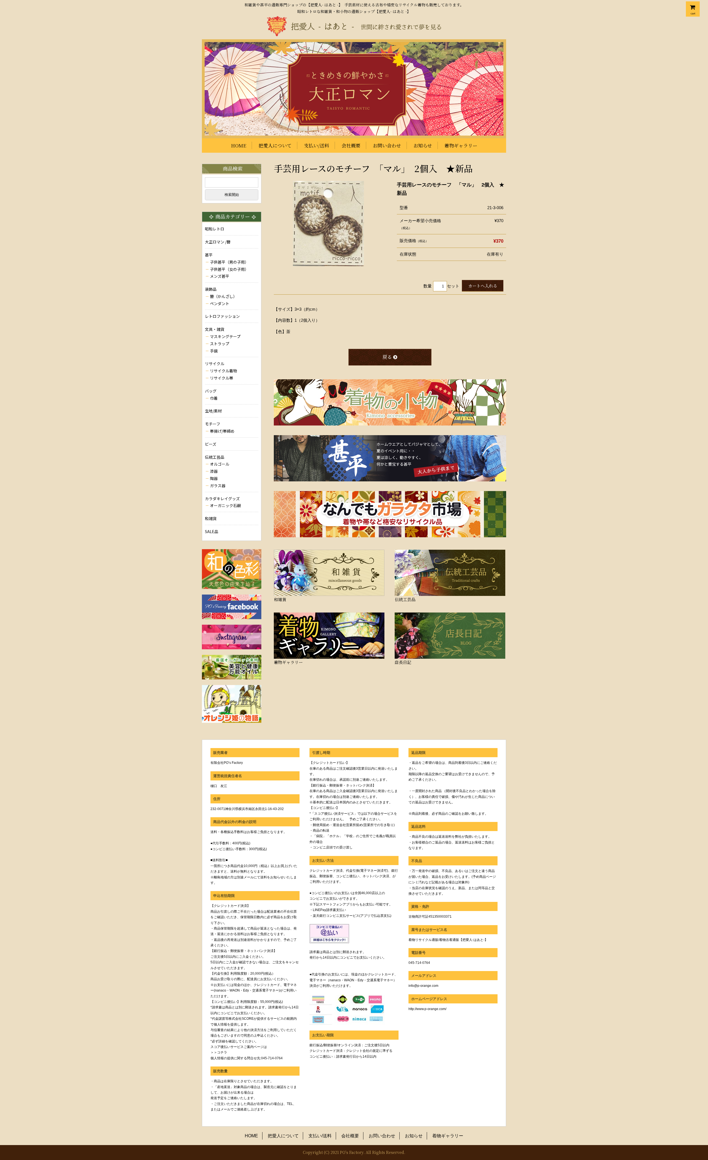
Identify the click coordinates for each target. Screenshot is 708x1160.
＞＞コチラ (218, 1052)
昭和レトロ (214, 229)
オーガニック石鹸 (225, 505)
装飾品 (211, 289)
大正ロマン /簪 (217, 242)
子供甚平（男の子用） (229, 262)
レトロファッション (222, 316)
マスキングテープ (225, 336)
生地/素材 (213, 411)
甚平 (209, 255)
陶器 (214, 478)
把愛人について (275, 145)
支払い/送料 (316, 145)
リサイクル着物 (223, 370)
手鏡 (214, 351)
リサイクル (214, 363)
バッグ (211, 391)
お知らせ (422, 145)
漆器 (214, 471)
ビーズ (210, 444)
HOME (238, 145)
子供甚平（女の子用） (229, 269)
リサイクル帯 (221, 378)
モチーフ (212, 424)
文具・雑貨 (214, 329)
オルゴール (219, 464)
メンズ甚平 (219, 276)
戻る (387, 356)
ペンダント (219, 303)
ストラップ (219, 343)
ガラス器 (217, 485)
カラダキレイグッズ (222, 498)
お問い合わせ (387, 145)
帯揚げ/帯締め (222, 431)
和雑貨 (211, 518)
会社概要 (351, 145)
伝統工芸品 (214, 457)
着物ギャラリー (460, 145)
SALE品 (211, 531)
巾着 (214, 398)
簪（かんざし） (223, 296)
